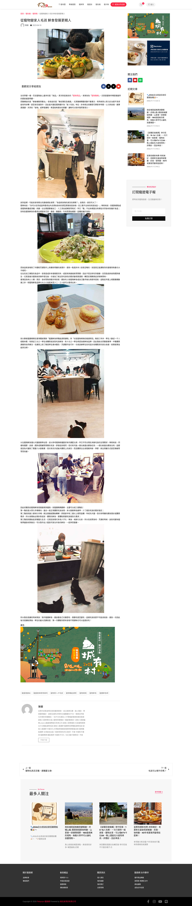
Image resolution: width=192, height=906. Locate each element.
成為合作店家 (119, 4)
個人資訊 (100, 877)
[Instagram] (154, 902)
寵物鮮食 (93, 693)
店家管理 (100, 887)
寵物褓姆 (83, 693)
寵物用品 (76, 96)
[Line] (166, 902)
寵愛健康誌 (26, 693)
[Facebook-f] (148, 902)
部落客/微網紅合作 (141, 881)
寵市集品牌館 (139, 877)
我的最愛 (100, 881)
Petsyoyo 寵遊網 (43, 901)
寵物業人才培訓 (57, 693)
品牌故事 (26, 877)
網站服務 (138, 884)
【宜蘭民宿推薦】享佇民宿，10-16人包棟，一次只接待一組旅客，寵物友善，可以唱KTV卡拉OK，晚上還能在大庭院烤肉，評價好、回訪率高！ (113, 833)
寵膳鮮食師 (103, 693)
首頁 (22, 14)
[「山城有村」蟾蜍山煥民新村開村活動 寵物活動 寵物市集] (67, 654)
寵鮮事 (81, 4)
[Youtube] (160, 902)
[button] (103, 86)
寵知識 (98, 4)
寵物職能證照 (71, 693)
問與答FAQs (64, 877)
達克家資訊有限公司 (68, 901)
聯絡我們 (26, 881)
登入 (152, 5)
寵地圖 (63, 4)
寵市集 (106, 4)
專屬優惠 (72, 4)
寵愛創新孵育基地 (40, 693)
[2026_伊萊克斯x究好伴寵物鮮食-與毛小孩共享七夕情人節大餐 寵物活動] (149, 53)
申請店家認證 (64, 881)
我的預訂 (100, 884)
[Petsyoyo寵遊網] (45, 5)
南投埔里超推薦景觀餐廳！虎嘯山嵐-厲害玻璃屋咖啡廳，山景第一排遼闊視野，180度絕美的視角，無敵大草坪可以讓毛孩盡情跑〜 (78, 833)
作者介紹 (43, 740)
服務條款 (63, 884)
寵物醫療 (95, 96)
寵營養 (35, 14)
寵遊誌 (89, 4)
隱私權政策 (64, 887)
